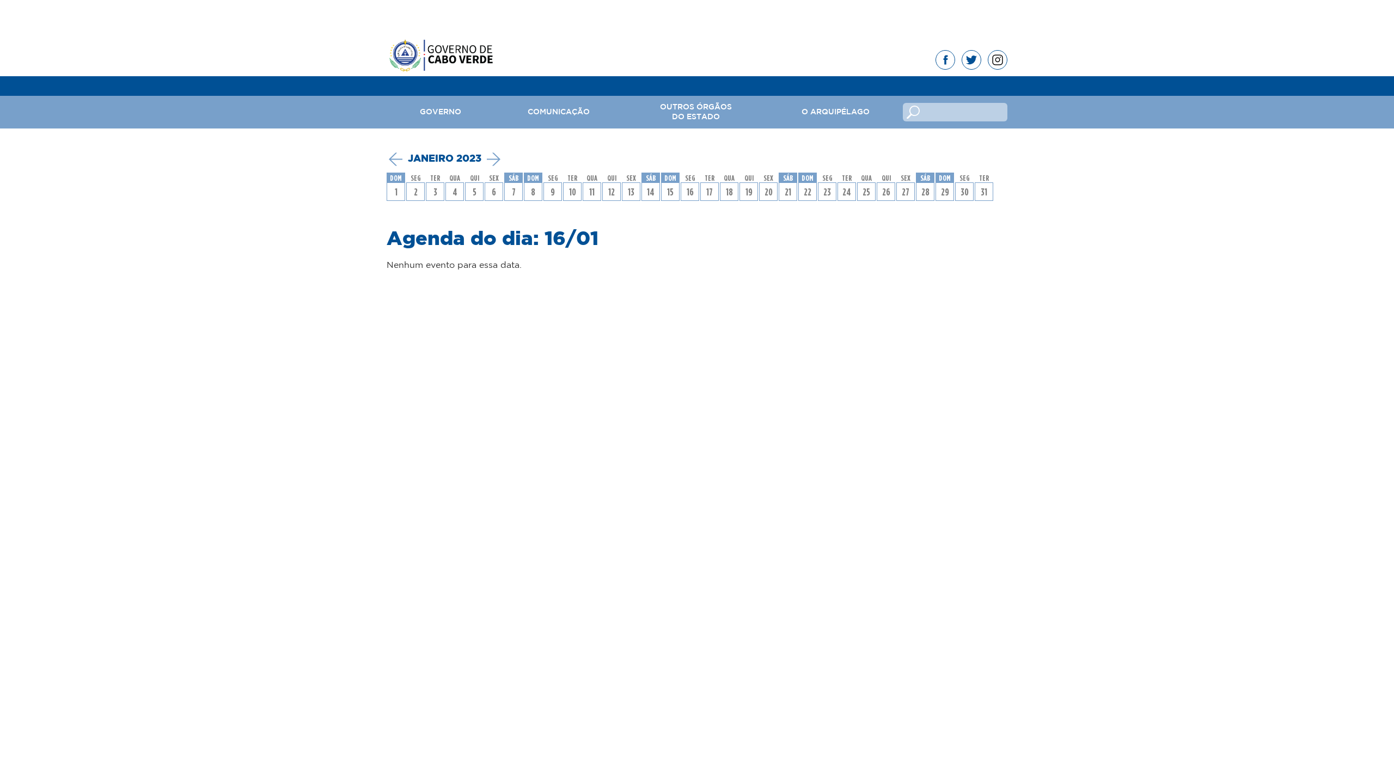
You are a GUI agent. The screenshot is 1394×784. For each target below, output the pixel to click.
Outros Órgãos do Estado (696, 112)
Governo (440, 112)
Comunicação (559, 112)
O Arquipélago (836, 112)
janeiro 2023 (444, 159)
